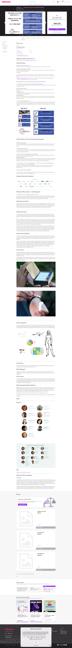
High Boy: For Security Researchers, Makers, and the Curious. (36, 616)
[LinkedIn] (11, 633)
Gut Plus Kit (5, 47)
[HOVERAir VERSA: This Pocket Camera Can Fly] (22, 606)
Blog (51, 632)
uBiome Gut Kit (5, 45)
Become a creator (63, 632)
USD (53, 1)
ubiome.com (31, 58)
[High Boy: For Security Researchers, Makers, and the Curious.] (36, 606)
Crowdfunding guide (53, 631)
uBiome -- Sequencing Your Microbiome (30, 7)
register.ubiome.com (33, 60)
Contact (51, 629)
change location (40, 4)
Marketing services (64, 631)
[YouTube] (8, 633)
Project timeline (4, 51)
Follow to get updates (46, 591)
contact (21, 48)
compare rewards (22, 504)
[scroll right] (45, 22)
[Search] (30, 2)
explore (40, 598)
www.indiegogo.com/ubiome (32, 481)
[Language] (58, 1)
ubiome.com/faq (27, 472)
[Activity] (62, 2)
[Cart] (60, 2)
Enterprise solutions (64, 633)
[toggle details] (28, 621)
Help (51, 633)
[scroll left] (5, 22)
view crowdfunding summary (57, 32)
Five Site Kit (5, 48)
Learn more (23, 590)
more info (18, 48)
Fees (61, 629)
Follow (57, 29)
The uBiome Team (20, 8)
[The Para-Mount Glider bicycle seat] (50, 606)
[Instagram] (10, 633)
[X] (7, 633)
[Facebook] (5, 633)
